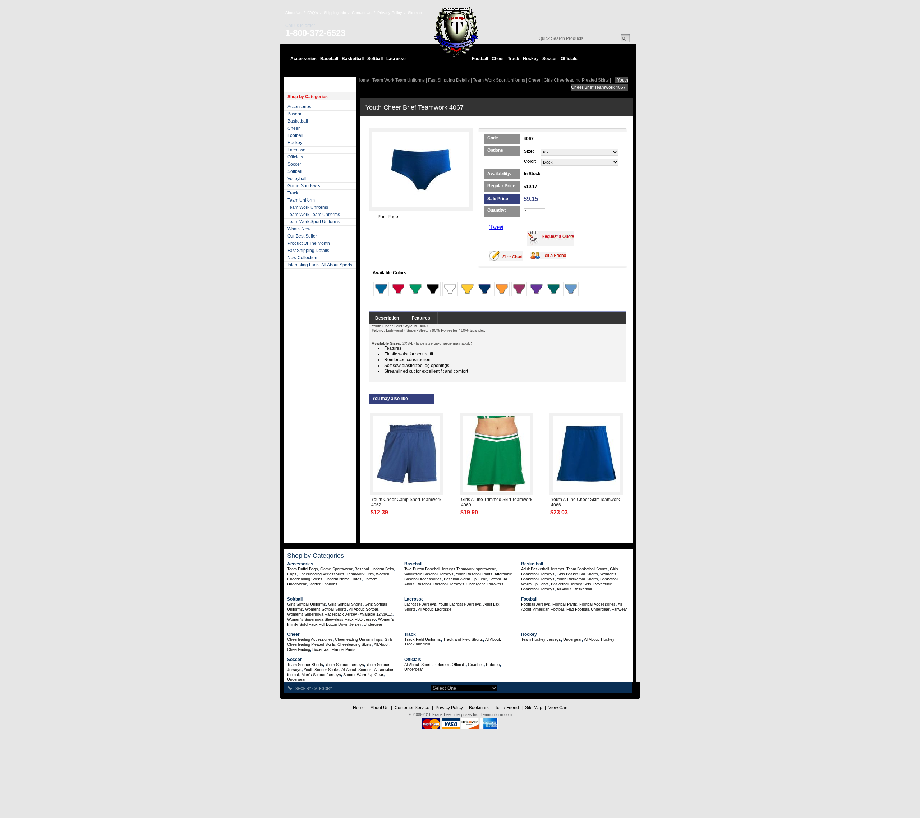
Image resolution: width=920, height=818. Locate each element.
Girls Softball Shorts (345, 604)
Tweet (496, 227)
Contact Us (362, 12)
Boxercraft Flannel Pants (333, 649)
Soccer (549, 58)
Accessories (303, 58)
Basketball (353, 58)
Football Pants (564, 604)
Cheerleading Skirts (354, 644)
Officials (569, 58)
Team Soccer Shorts (305, 664)
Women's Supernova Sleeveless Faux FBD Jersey (331, 619)
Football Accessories (597, 604)
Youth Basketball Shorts (577, 579)
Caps (291, 574)
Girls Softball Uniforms (306, 604)
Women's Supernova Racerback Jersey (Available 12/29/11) (339, 614)
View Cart (557, 707)
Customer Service (412, 707)
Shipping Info (335, 12)
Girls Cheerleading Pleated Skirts (576, 80)
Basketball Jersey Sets (571, 584)
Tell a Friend (507, 707)
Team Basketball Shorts (587, 569)
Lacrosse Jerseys (420, 604)
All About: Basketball (574, 589)
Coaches (476, 664)
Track (513, 58)
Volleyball (297, 178)
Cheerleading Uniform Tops (358, 639)
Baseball (329, 58)
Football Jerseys (535, 604)
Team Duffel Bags (302, 569)
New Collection (302, 257)
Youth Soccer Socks (321, 669)
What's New (299, 228)
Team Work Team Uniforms (314, 214)
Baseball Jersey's (448, 584)
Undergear (475, 584)
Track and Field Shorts (463, 639)
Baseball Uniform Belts (374, 569)
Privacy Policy (389, 12)
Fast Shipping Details (308, 250)
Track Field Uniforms (422, 639)
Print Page (388, 216)
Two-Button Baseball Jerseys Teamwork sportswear (450, 569)
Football (480, 58)
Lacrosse (396, 58)
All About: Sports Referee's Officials (435, 664)
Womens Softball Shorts (326, 609)
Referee (493, 664)
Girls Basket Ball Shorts (577, 574)
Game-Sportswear (305, 185)
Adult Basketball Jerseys (542, 569)
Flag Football (577, 609)
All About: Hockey (599, 639)
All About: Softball (363, 609)
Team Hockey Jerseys (541, 639)
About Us (293, 12)
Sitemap (415, 12)
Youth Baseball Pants (474, 574)
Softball (375, 58)
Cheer (498, 58)
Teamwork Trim (360, 574)
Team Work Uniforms (308, 207)
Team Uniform (301, 200)
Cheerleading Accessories (321, 574)
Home (363, 80)
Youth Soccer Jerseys (344, 664)
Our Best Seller (302, 236)
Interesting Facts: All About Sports (320, 264)
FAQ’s (312, 12)
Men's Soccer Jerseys (321, 674)
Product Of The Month (309, 243)
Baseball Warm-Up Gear (465, 579)
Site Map (533, 707)
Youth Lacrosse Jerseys (459, 604)
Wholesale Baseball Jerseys (429, 574)
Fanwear (619, 609)
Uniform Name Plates (343, 579)
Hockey (531, 58)
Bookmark (479, 707)
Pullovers (495, 584)
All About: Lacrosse (434, 609)
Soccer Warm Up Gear (363, 674)
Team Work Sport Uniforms (314, 221)
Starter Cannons (323, 584)
